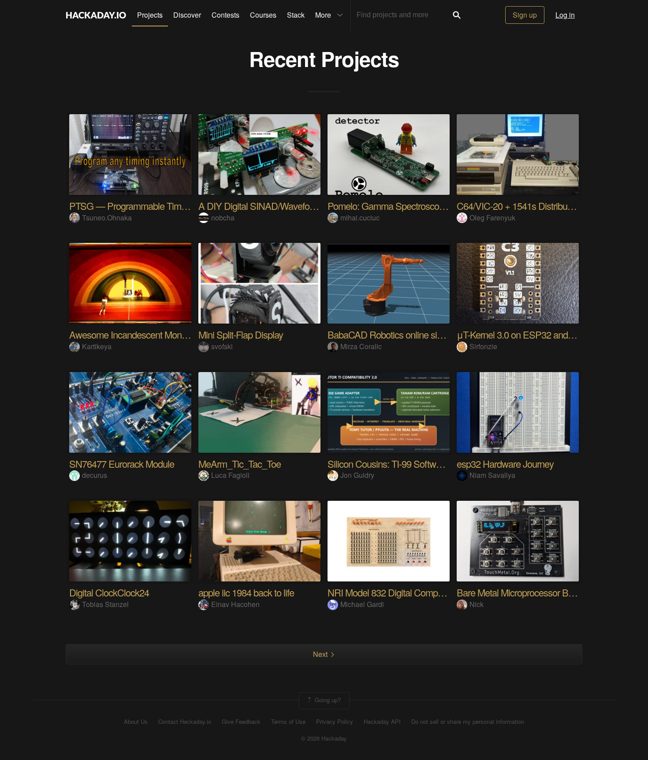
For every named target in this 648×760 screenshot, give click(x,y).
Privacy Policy (334, 722)
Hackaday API (382, 722)
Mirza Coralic (361, 346)
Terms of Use (288, 722)
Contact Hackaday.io (184, 722)
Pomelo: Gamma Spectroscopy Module (403, 205)
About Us (136, 722)
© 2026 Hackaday (324, 738)
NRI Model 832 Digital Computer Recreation (412, 592)
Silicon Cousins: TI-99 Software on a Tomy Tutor (420, 463)
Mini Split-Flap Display (240, 334)
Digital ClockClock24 (109, 592)
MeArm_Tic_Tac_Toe (239, 463)
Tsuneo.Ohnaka (107, 217)
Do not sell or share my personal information (467, 722)
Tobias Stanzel (105, 604)
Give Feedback (241, 722)
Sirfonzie (483, 346)
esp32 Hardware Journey (505, 463)
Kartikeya (97, 346)
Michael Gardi (362, 604)
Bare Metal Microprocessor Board (521, 592)
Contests (225, 15)
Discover (187, 15)
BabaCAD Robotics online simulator (397, 334)
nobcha (223, 217)
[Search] (457, 15)
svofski (222, 346)
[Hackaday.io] (96, 15)
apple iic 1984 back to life (246, 592)
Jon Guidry (357, 475)
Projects (150, 15)
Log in (565, 15)
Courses (263, 15)
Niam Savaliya (492, 475)
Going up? (327, 700)
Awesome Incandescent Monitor (131, 334)
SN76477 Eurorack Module (121, 463)
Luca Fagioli (230, 475)
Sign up (525, 15)
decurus (94, 475)
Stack (296, 15)
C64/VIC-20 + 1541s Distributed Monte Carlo (543, 205)
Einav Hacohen (235, 604)
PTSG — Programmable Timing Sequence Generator (172, 205)
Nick (476, 604)
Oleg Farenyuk (492, 217)
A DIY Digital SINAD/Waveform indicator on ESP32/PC (304, 205)
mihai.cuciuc (360, 217)
